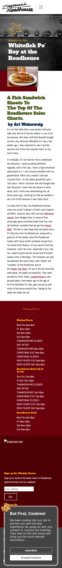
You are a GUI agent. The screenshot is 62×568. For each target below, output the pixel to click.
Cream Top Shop (19, 269)
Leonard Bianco (38, 276)
